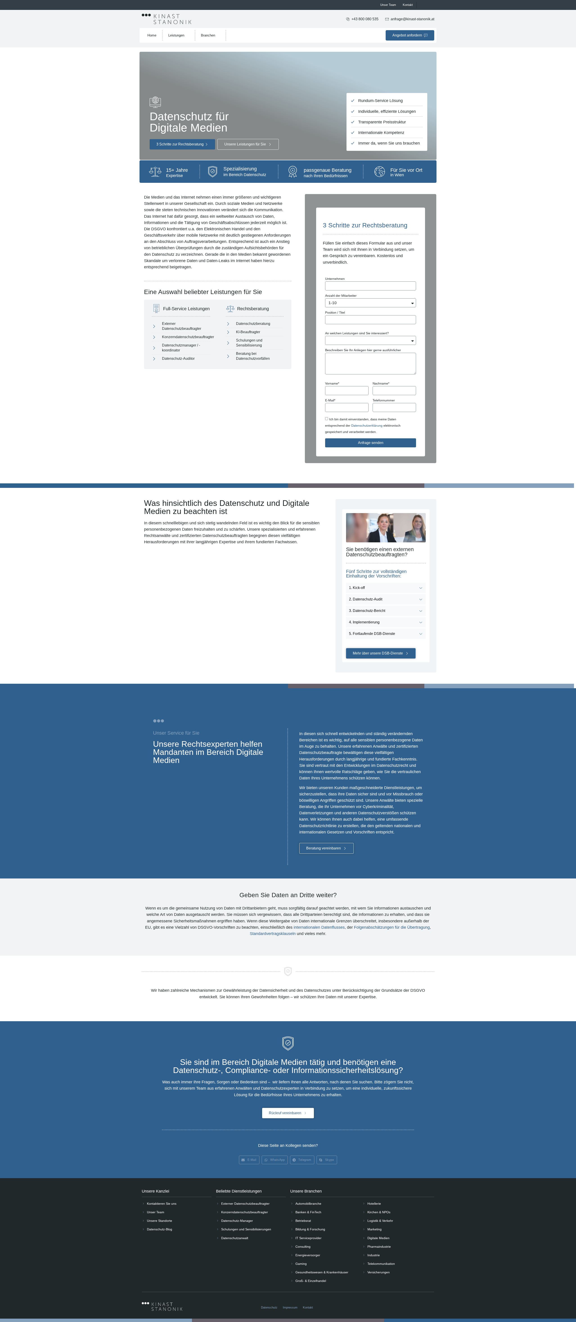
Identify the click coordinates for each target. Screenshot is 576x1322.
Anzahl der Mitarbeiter (341, 295)
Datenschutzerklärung (366, 425)
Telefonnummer (384, 400)
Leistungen (176, 35)
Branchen (208, 35)
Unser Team (388, 5)
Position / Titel (335, 312)
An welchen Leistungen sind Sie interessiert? (357, 333)
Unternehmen (335, 279)
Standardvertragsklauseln (273, 933)
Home (151, 35)
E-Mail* (330, 400)
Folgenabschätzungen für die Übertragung (392, 927)
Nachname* (381, 383)
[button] (249, 1160)
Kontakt (408, 5)
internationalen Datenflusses (319, 927)
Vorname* (332, 383)
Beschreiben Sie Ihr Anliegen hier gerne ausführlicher (363, 350)
